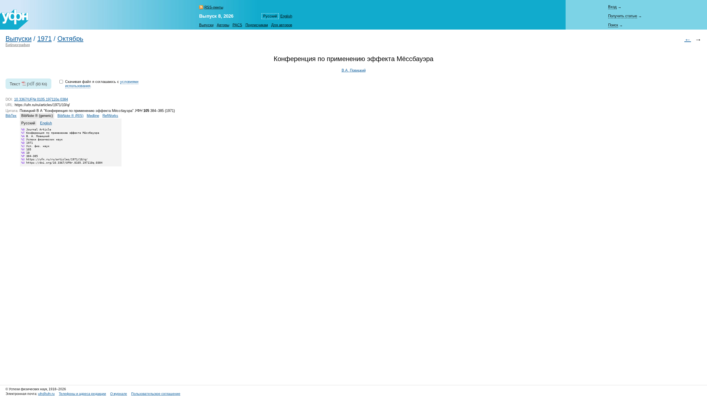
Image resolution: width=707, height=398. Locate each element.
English (286, 16)
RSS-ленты (213, 7)
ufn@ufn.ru (46, 394)
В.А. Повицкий (354, 70)
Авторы (223, 25)
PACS (237, 25)
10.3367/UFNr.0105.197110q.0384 (41, 99)
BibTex (11, 116)
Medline (93, 116)
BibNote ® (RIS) (70, 116)
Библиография (18, 45)
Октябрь (70, 38)
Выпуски (206, 25)
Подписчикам (257, 25)
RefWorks (110, 116)
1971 (44, 38)
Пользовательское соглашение (155, 394)
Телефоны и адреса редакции (82, 394)
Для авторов (281, 25)
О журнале (118, 394)
